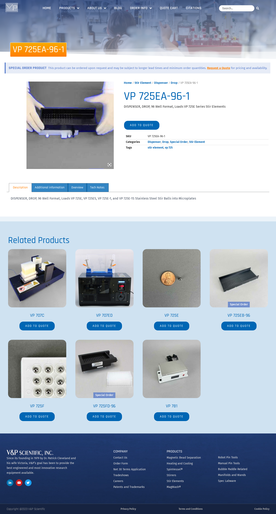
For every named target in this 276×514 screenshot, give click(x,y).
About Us (94, 8)
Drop (174, 83)
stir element (155, 147)
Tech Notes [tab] (97, 187)
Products (67, 8)
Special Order (179, 142)
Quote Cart (169, 8)
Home (47, 8)
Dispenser (161, 83)
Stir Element (143, 83)
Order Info (138, 8)
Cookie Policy (261, 509)
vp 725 (169, 147)
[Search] (258, 8)
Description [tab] (20, 187)
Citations (193, 8)
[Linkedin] (10, 482)
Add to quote (142, 125)
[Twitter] (28, 482)
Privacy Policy (128, 509)
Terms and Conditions (191, 509)
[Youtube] (19, 482)
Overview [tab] (77, 187)
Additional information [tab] (49, 187)
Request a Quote (218, 68)
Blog (118, 8)
